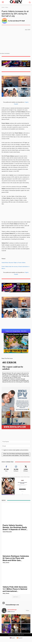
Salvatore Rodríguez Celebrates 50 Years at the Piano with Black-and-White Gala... (16, 558)
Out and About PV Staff (17, 21)
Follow (16, 465)
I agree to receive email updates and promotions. (16, 450)
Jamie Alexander (7, 531)
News (6, 7)
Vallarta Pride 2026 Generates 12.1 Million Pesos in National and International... (15, 589)
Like (6, 465)
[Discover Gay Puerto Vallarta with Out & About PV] (16, 2)
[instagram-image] (6, 618)
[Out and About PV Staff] (5, 21)
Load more (15, 596)
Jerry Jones (6, 562)
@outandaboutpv (12, 609)
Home (3, 7)
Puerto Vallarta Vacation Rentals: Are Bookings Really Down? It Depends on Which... (15, 527)
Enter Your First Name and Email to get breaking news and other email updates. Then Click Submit (16, 454)
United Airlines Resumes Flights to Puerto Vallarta (13, 262)
